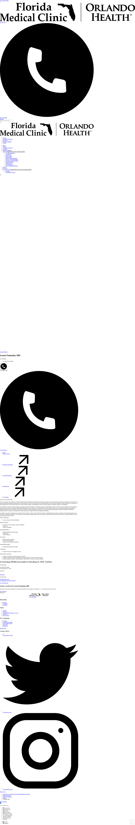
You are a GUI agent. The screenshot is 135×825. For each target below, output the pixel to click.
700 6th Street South (8, 580)
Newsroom (5, 624)
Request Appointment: (8, 464)
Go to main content (4, 0)
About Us (5, 611)
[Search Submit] (0, 122)
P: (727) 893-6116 (4, 583)
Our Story (5, 614)
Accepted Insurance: (7, 475)
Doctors (4, 602)
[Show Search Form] (0, 175)
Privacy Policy (6, 615)
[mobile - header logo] (67, 21)
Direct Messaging (7, 795)
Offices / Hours (6, 453)
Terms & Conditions (7, 796)
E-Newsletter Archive (7, 623)
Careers (4, 610)
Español (2, 119)
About (4, 452)
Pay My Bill (2, 22)
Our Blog (5, 621)
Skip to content (3, 801)
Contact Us (5, 626)
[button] (0, 803)
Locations (5, 605)
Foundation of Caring (7, 622)
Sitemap (4, 798)
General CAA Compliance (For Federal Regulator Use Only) (16, 794)
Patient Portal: (6, 486)
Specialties (5, 603)
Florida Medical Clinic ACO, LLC (10, 613)
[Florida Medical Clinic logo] (47, 135)
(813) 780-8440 (32, 597)
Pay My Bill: (6, 497)
